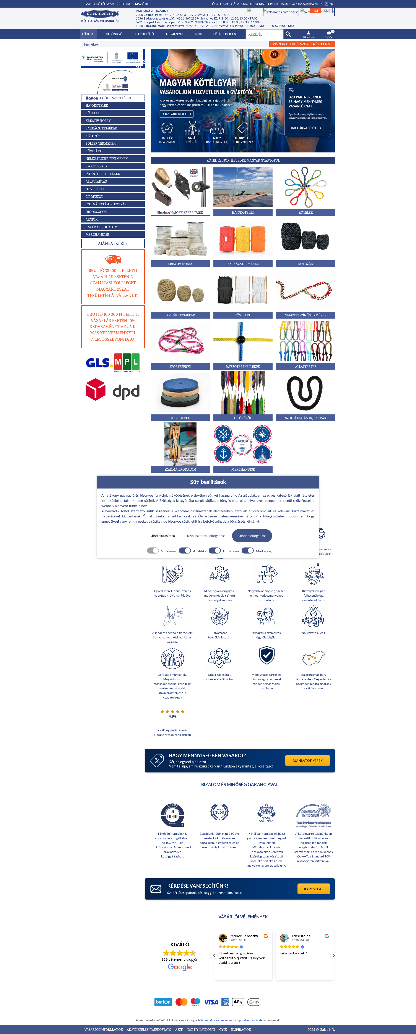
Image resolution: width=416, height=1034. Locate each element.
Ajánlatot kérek (307, 760)
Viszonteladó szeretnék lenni (302, 44)
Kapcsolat (313, 889)
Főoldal (88, 34)
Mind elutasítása (162, 535)
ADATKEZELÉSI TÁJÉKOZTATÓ (149, 1029)
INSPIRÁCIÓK (241, 1029)
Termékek (91, 44)
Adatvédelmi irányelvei (213, 1020)
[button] (333, 955)
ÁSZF (179, 1029)
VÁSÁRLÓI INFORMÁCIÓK (104, 1029)
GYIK (223, 1029)
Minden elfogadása (252, 535)
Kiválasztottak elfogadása (206, 535)
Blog (198, 34)
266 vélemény (173, 959)
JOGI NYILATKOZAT (201, 1029)
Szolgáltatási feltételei (248, 1020)
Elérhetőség (145, 34)
